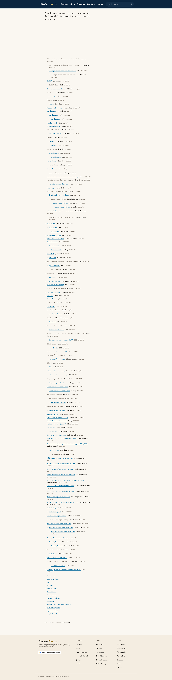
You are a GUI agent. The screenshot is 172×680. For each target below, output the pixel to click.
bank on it (52, 141)
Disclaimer (120, 660)
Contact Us (100, 652)
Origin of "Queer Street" (56, 383)
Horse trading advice (53, 608)
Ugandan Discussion (53, 126)
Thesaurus (81, 4)
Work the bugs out (53, 508)
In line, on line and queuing (56, 371)
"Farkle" (49, 81)
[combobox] (118, 4)
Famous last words (82, 656)
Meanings (64, 4)
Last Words (91, 4)
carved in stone (54, 153)
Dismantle (50, 299)
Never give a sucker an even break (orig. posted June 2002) (65, 480)
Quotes (100, 4)
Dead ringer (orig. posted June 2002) (58, 497)
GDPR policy (121, 644)
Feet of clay (52, 277)
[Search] (131, 4)
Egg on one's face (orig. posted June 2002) (60, 491)
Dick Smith (52, 322)
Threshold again (52, 123)
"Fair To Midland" (52, 415)
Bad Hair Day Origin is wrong (56, 516)
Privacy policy (121, 652)
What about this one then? (55, 239)
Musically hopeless (55, 542)
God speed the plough (58, 566)
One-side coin (53, 348)
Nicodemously (51, 224)
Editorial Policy (101, 664)
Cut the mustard (52, 595)
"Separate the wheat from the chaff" (61, 340)
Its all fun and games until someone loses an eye (63, 177)
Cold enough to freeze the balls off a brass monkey (64, 570)
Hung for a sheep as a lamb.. (56, 89)
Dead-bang (50, 188)
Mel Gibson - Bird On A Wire (56, 435)
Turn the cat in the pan (54, 108)
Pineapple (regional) (53, 598)
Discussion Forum (55, 623)
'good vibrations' (54, 266)
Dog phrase (52, 96)
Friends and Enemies (55, 314)
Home (46, 623)
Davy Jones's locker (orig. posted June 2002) (61, 464)
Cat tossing (50, 601)
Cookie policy (121, 648)
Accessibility (121, 656)
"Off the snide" (51, 111)
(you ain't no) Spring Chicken (58, 203)
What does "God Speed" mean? (57, 558)
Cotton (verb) (51, 576)
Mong (48, 582)
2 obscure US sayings (53, 281)
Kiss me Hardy (51, 427)
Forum (78, 664)
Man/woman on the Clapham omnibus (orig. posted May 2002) (67, 444)
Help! (50, 367)
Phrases (51, 104)
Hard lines (50, 585)
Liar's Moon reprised (53, 292)
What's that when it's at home (57, 421)
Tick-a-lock (50, 254)
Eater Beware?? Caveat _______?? (57, 418)
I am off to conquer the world (58, 184)
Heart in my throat (53, 579)
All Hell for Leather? (55, 133)
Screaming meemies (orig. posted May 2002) (61, 475)
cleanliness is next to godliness (59, 195)
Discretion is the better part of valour (59, 604)
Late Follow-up (54, 450)
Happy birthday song (54, 236)
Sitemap (120, 668)
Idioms (72, 4)
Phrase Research (102, 660)
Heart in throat (52, 589)
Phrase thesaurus (81, 652)
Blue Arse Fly (51, 307)
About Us (99, 644)
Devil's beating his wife (58, 403)
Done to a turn (51, 592)
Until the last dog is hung (55, 285)
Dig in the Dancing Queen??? (56, 424)
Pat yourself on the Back (57, 359)
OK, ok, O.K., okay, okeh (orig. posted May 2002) (62, 502)
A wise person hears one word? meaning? (62, 71)
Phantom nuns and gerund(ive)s (57, 387)
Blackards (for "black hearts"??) (57, 352)
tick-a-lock (52, 258)
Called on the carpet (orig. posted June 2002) (61, 438)
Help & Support (101, 656)
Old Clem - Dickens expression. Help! (59, 524)
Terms (119, 664)
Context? (52, 554)
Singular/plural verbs (54, 614)
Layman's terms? (52, 611)
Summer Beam (51, 161)
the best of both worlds (56, 330)
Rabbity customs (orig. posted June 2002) (60, 458)
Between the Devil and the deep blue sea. (60, 211)
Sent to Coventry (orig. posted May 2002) (60, 469)
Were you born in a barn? (57, 411)
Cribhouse (50, 296)
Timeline (99, 648)
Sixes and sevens (52, 169)
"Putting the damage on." (55, 538)
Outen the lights (52, 242)
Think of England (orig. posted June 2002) (60, 486)
